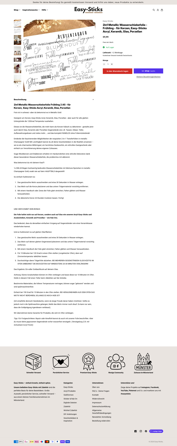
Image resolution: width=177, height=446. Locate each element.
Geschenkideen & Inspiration (71, 419)
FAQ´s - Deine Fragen (100, 391)
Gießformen (68, 395)
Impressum (96, 402)
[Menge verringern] (104, 64)
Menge (105, 60)
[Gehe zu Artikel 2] (17, 31)
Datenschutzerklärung (101, 406)
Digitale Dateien (70, 402)
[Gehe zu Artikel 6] (17, 68)
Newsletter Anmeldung (101, 417)
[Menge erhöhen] (112, 64)
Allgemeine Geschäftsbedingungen (101, 411)
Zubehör (67, 406)
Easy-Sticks (108, 21)
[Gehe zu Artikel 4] (17, 51)
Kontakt (95, 395)
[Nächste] (17, 86)
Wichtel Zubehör (70, 410)
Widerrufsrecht (98, 399)
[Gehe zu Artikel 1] (17, 23)
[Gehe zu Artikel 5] (17, 60)
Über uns (95, 387)
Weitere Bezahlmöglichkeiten (148, 77)
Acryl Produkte (70, 391)
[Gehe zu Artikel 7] (17, 79)
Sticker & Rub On (70, 399)
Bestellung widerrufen (101, 421)
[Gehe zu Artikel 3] (17, 40)
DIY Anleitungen (70, 414)
